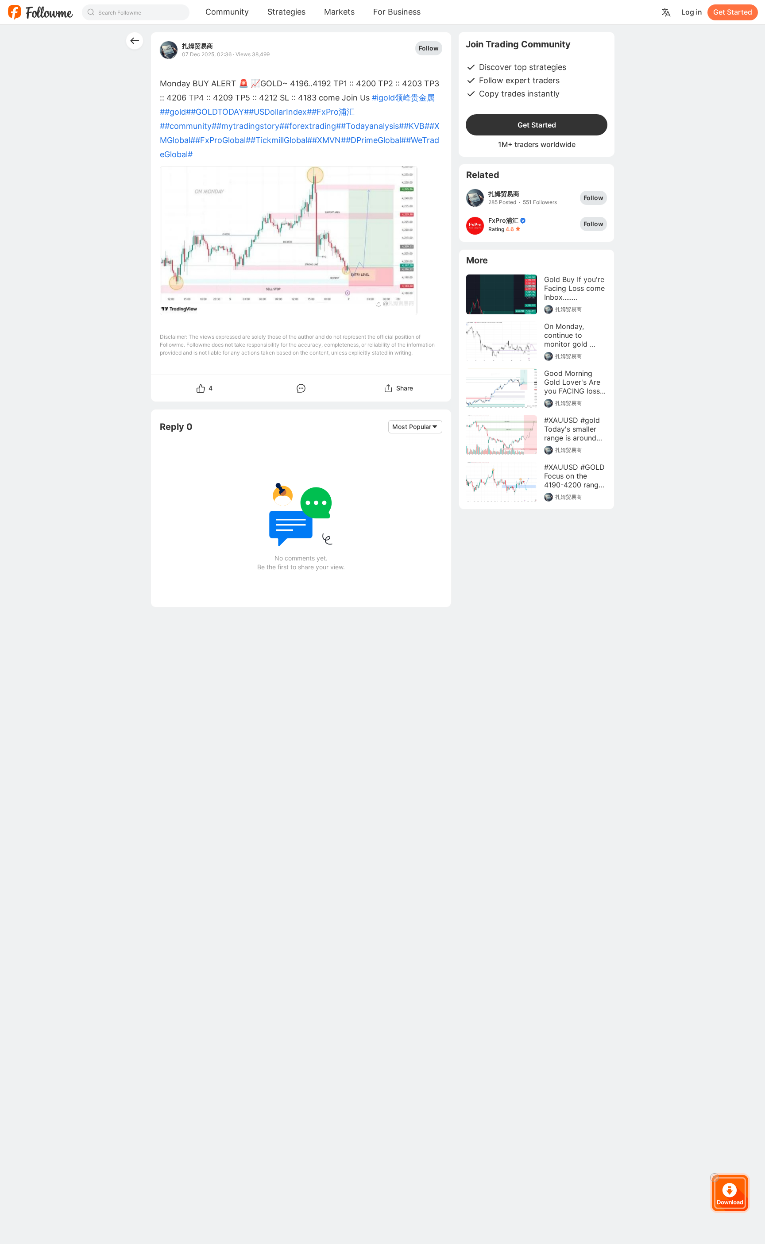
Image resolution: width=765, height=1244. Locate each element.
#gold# (178, 111)
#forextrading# (312, 126)
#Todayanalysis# (372, 126)
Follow (429, 48)
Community (227, 11)
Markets (339, 11)
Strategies (286, 11)
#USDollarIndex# (280, 111)
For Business (397, 11)
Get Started (732, 12)
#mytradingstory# (250, 126)
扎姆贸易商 (197, 46)
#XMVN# (329, 140)
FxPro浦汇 (503, 220)
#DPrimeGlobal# (376, 140)
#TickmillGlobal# (281, 140)
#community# (190, 126)
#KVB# (416, 126)
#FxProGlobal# (223, 140)
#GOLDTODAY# (220, 111)
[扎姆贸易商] (475, 198)
